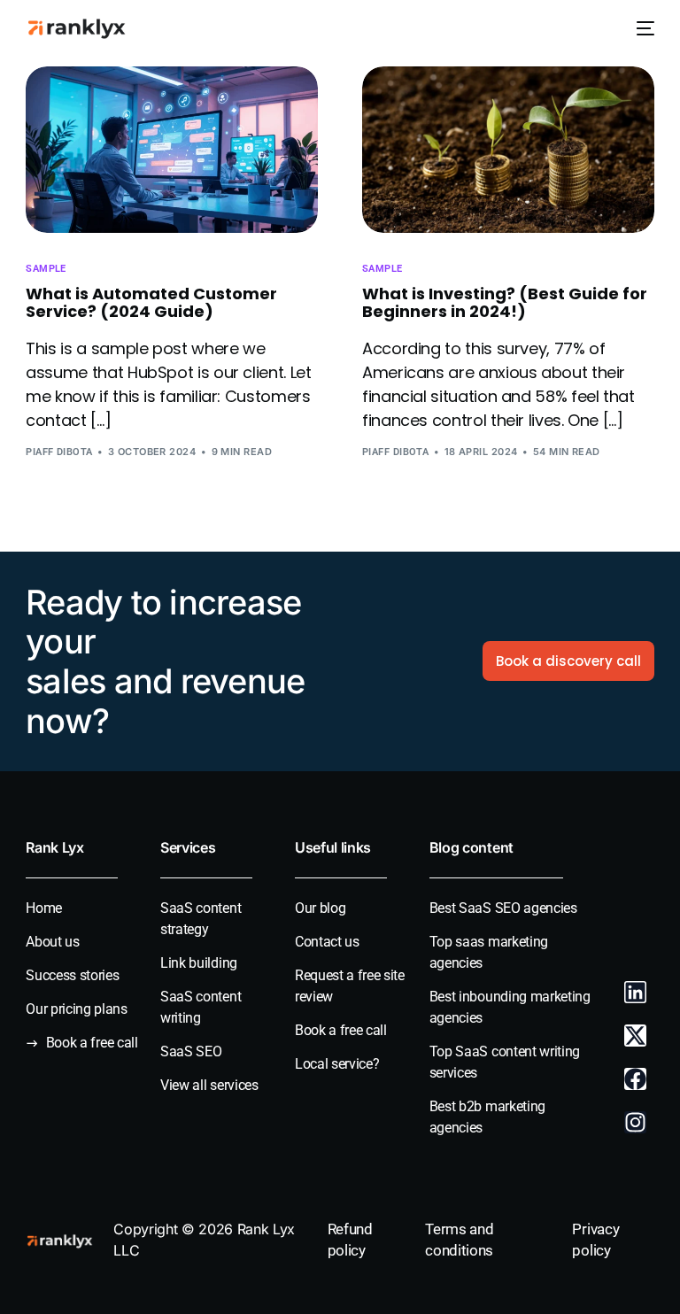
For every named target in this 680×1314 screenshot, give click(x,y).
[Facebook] (635, 1079)
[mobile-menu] (641, 29)
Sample (46, 269)
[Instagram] (635, 1122)
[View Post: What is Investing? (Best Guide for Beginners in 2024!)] (508, 149)
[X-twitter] (635, 1035)
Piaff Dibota (59, 452)
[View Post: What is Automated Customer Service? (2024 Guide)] (172, 149)
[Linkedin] (635, 992)
